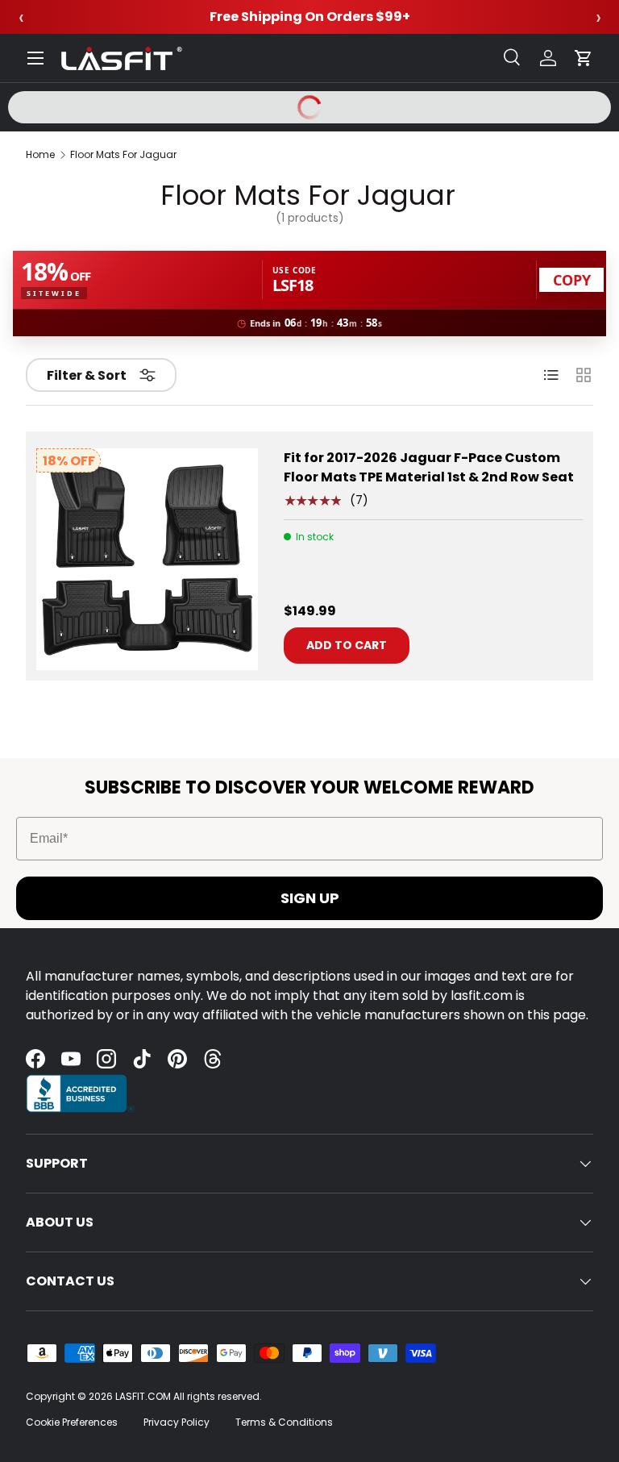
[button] (583, 58)
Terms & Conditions (284, 1422)
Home (40, 155)
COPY (572, 279)
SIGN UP (309, 898)
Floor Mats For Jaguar (123, 155)
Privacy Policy (176, 1422)
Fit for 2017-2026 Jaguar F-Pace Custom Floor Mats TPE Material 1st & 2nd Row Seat (429, 467)
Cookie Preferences (72, 1422)
